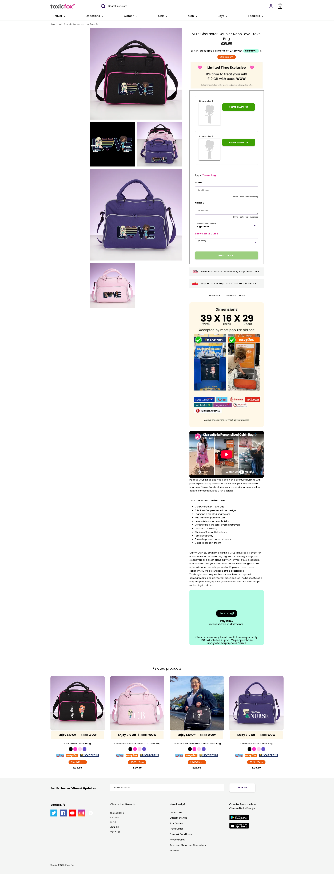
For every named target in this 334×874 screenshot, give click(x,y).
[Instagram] (81, 813)
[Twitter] (53, 813)
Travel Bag (209, 175)
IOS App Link (239, 826)
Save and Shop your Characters (188, 845)
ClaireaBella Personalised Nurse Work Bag (197, 743)
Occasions (93, 16)
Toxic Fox (70, 865)
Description (214, 295)
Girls (161, 16)
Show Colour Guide (206, 233)
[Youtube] (72, 813)
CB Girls (114, 817)
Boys (221, 16)
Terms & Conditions (181, 834)
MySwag (115, 831)
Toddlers (254, 16)
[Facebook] (63, 813)
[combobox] (226, 225)
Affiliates (174, 850)
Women (129, 16)
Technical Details (235, 295)
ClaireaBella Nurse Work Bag (256, 743)
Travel (57, 16)
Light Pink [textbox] (203, 226)
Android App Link (239, 817)
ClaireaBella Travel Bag (77, 743)
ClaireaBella (117, 813)
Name (198, 182)
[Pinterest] (90, 813)
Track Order (176, 828)
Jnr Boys (115, 826)
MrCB (113, 822)
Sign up (242, 787)
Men (191, 16)
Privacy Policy (177, 839)
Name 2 (199, 202)
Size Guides (176, 823)
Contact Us (176, 812)
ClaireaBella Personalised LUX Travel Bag (137, 743)
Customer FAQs (178, 817)
